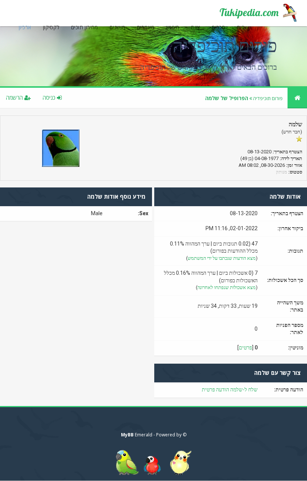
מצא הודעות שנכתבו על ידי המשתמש (222, 258)
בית (240, 27)
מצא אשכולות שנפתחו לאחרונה (226, 287)
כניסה (50, 97)
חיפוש (172, 27)
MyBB (127, 435)
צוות (195, 27)
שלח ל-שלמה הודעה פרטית (230, 390)
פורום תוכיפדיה (268, 98)
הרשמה (15, 97)
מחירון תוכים (84, 27)
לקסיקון (51, 27)
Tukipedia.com (249, 12)
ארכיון (25, 27)
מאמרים (145, 27)
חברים (218, 27)
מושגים (117, 27)
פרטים (245, 348)
